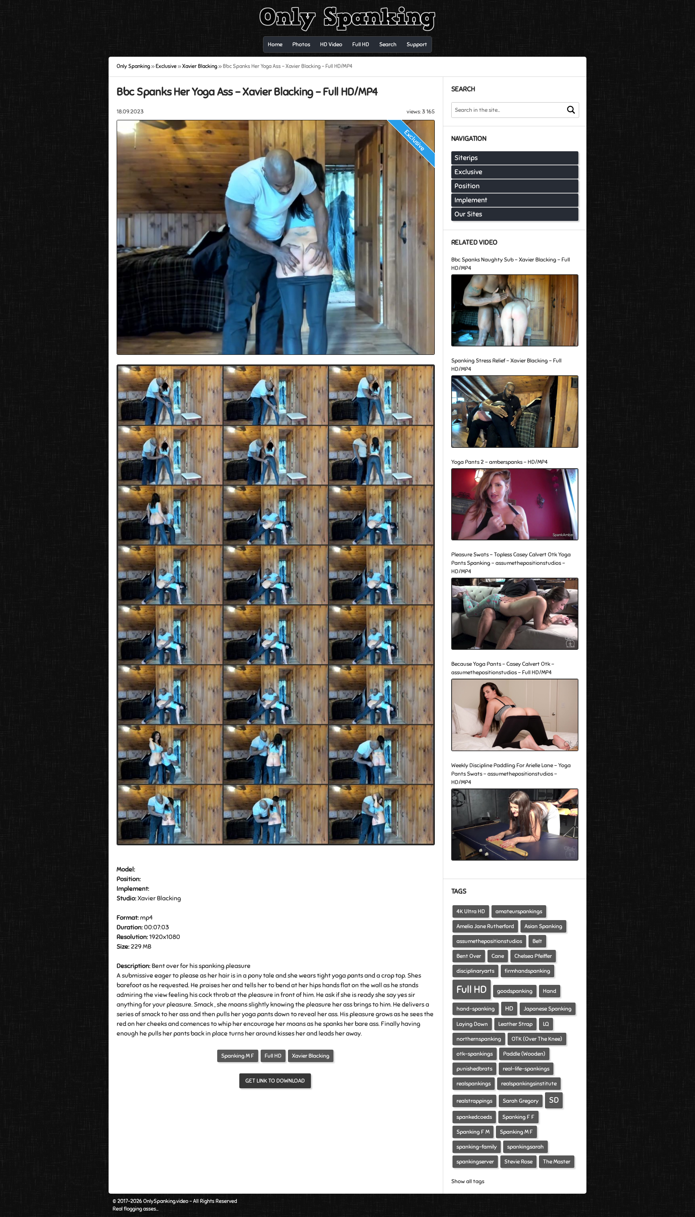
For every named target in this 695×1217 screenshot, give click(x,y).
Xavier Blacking (310, 1055)
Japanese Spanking (548, 1008)
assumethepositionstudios (489, 941)
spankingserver (475, 1161)
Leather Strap (515, 1024)
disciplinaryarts (475, 971)
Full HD (273, 1055)
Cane (497, 956)
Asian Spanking (543, 926)
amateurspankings (519, 911)
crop (387, 976)
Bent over (165, 966)
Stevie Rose (518, 1161)
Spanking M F (237, 1055)
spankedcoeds (474, 1117)
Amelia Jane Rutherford (485, 926)
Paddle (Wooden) (524, 1053)
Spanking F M (472, 1131)
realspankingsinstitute (529, 1083)
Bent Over (468, 956)
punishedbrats (474, 1068)
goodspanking (515, 991)
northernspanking (478, 1039)
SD (554, 1100)
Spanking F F (518, 1117)
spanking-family (476, 1146)
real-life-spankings (526, 1068)
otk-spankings (474, 1053)
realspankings (473, 1083)
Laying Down (472, 1024)
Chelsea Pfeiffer (533, 956)
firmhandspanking (527, 971)
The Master (556, 1161)
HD (509, 1009)
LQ (546, 1024)
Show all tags (467, 1181)
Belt (537, 941)
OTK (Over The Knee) (537, 1039)
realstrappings (474, 1101)
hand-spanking (475, 1008)
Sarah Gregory (521, 1101)
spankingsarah (525, 1146)
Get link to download (275, 1080)
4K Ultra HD (470, 911)
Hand (549, 991)
